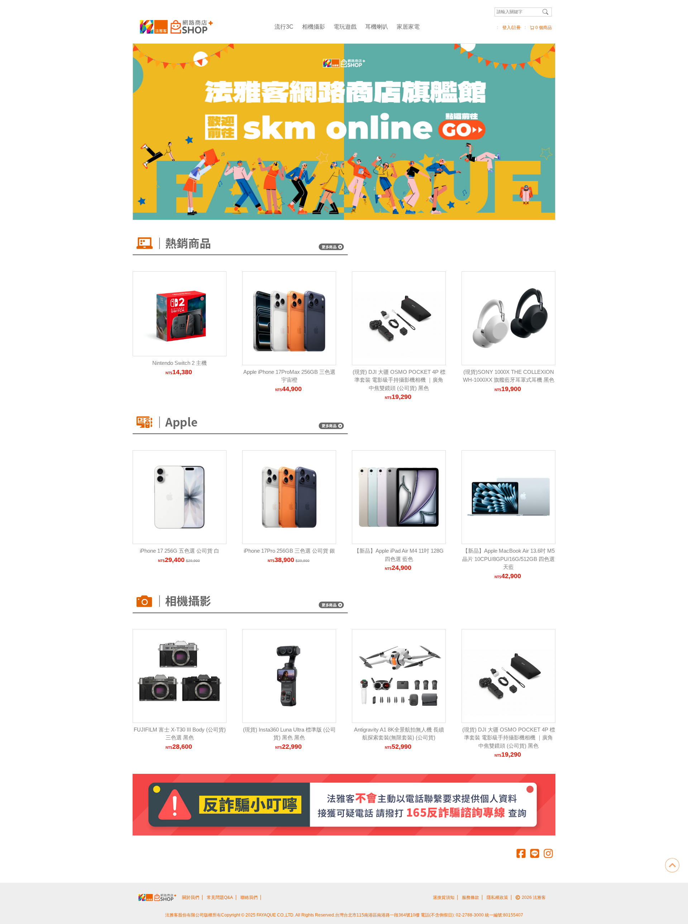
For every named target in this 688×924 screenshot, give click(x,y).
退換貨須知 (443, 897)
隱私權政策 (497, 897)
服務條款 (470, 897)
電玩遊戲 (345, 27)
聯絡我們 (249, 897)
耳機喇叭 (376, 27)
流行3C (283, 27)
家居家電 (408, 27)
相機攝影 (313, 27)
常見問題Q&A (220, 897)
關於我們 (190, 897)
